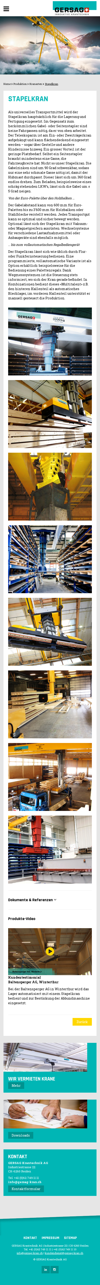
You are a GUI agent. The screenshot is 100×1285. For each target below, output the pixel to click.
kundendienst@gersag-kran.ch (64, 1253)
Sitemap (70, 1238)
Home (7, 84)
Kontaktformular (26, 1189)
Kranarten (36, 84)
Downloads (21, 1135)
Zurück (82, 1022)
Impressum (50, 1238)
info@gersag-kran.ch (24, 1182)
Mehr (16, 1085)
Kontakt (30, 1238)
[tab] (50, 900)
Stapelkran (51, 84)
